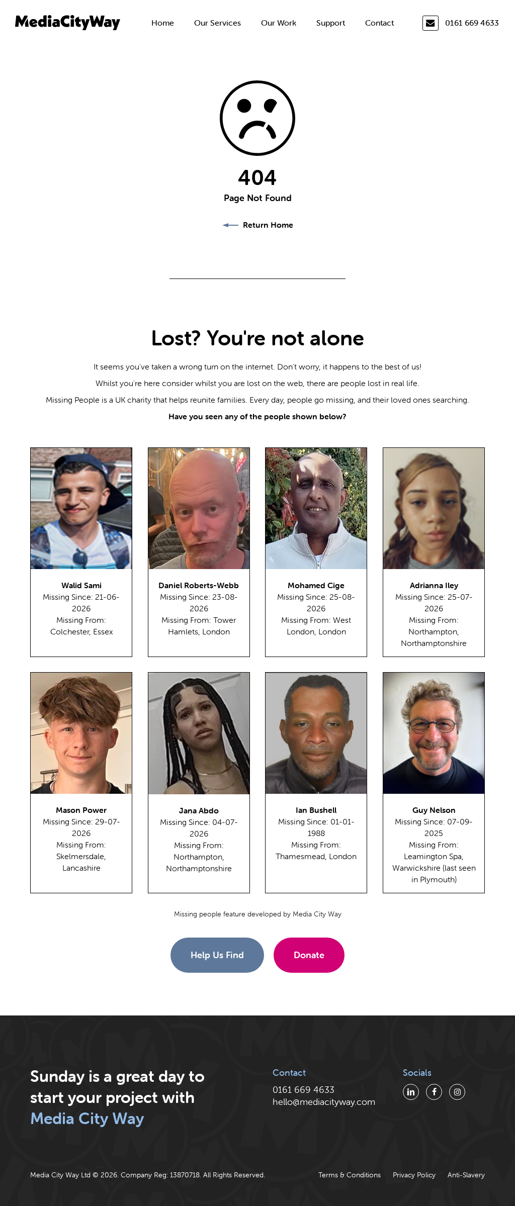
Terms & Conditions (349, 1174)
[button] (217, 955)
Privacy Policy (414, 1174)
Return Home (267, 225)
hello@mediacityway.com (324, 1101)
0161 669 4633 (472, 23)
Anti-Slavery (466, 1174)
